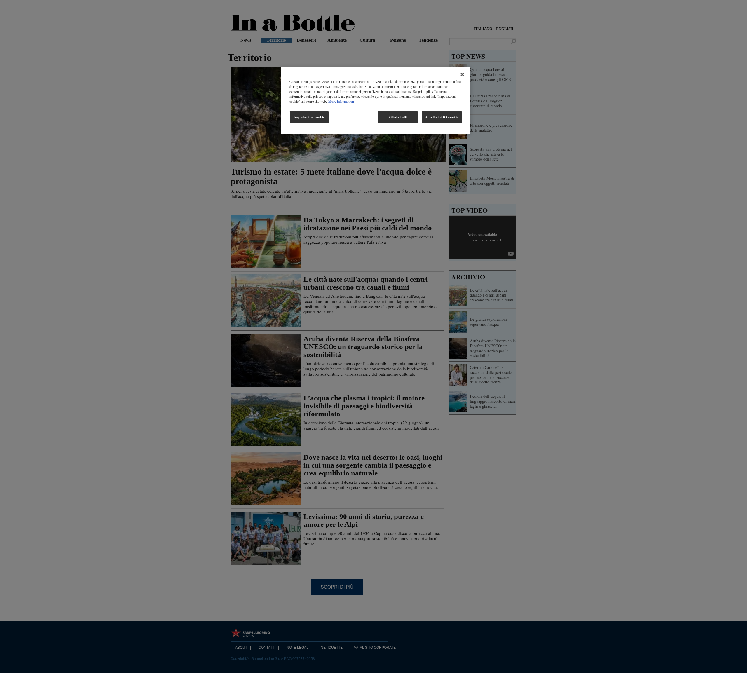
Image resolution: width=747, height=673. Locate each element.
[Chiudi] (462, 74)
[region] (375, 100)
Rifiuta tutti (397, 117)
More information (341, 101)
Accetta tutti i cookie (441, 117)
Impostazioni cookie (309, 117)
